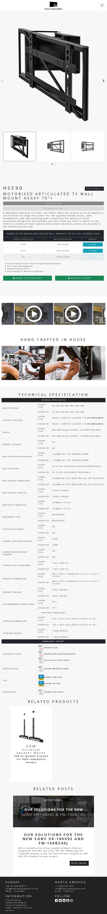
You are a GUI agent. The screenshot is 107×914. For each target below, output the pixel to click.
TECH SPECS (93, 188)
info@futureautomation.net (70, 888)
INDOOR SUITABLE (53, 203)
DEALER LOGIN (80, 278)
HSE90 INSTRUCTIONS (56, 668)
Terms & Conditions (16, 905)
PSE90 (92, 251)
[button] (52, 164)
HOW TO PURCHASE (28, 278)
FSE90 (92, 244)
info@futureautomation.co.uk (21, 888)
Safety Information (15, 902)
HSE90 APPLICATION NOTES (59, 654)
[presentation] (2, 80)
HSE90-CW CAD (52, 683)
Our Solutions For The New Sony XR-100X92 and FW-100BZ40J (53, 838)
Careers (9, 910)
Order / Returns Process (18, 907)
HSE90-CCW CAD (53, 677)
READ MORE (79, 863)
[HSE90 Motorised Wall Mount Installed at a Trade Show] (34, 314)
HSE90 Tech (51, 647)
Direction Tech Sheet (57, 660)
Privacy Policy (13, 900)
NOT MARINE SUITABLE (53, 208)
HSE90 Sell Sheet (54, 692)
